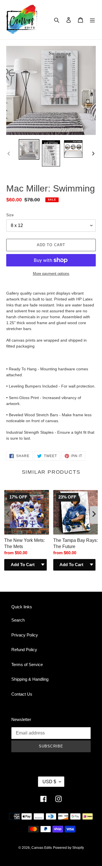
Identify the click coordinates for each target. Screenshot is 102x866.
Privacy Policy (24, 635)
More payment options (51, 273)
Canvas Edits (41, 848)
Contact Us (21, 694)
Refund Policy (24, 649)
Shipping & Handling (29, 679)
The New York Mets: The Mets (24, 543)
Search (18, 620)
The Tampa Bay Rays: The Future (75, 543)
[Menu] (92, 20)
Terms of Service (27, 664)
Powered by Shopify (68, 848)
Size (10, 215)
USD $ (49, 781)
